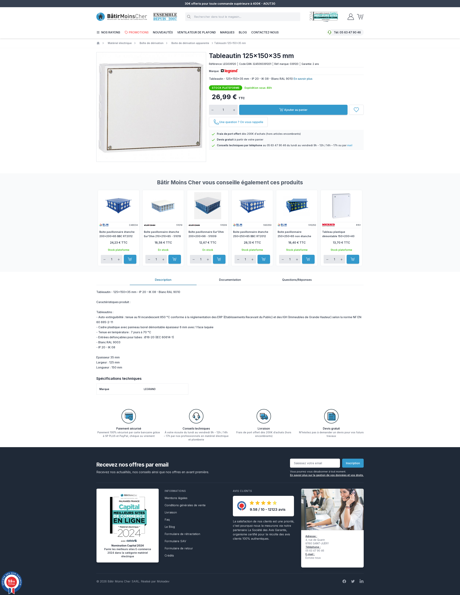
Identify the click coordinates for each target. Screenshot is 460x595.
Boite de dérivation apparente (190, 43)
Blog (243, 32)
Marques (227, 32)
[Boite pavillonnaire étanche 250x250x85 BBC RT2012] (252, 205)
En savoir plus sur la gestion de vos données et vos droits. (327, 475)
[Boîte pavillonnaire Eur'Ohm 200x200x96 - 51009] (207, 205)
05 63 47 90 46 (350, 32)
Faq (167, 519)
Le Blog (170, 527)
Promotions (139, 32)
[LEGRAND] (228, 71)
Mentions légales (176, 498)
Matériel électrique (120, 43)
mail (349, 145)
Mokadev (163, 581)
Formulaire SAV (175, 541)
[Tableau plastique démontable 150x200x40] (341, 205)
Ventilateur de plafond (196, 32)
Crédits (169, 555)
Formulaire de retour (179, 548)
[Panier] (359, 16)
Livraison (171, 512)
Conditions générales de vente (185, 505)
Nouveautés (163, 32)
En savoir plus (303, 78)
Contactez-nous (265, 32)
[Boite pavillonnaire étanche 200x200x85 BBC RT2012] (118, 205)
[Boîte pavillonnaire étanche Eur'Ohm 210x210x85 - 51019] (163, 205)
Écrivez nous (313, 557)
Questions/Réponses (297, 280)
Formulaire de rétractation (182, 534)
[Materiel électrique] (98, 43)
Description (163, 280)
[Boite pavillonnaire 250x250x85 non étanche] (297, 205)
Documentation (230, 280)
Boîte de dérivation (152, 43)
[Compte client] (349, 16)
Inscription (353, 463)
